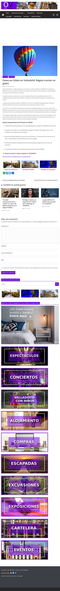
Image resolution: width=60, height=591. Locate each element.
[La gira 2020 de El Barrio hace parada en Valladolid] (50, 189)
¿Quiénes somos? (5, 573)
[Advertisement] (30, 29)
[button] (24, 13)
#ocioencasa (17, 16)
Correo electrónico (7, 253)
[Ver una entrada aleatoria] (57, 15)
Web (2, 260)
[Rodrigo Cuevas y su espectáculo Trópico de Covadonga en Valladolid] (30, 189)
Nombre (4, 246)
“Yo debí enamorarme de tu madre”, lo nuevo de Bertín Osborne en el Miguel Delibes (10, 203)
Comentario (5, 226)
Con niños (9, 16)
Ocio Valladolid (24, 570)
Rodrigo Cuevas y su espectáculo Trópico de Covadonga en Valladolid (29, 203)
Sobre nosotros (35, 16)
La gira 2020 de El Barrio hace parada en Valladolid (49, 202)
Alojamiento (30, 13)
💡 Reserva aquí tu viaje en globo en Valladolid (19, 153)
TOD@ (7, 13)
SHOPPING (26, 16)
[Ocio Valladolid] (3, 15)
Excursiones (11, 76)
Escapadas (40, 13)
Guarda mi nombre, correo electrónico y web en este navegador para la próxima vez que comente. (30, 268)
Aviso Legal (19, 576)
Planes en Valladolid (17, 13)
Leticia (13, 86)
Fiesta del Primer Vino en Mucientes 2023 (45, 180)
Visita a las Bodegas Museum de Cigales (14, 180)
